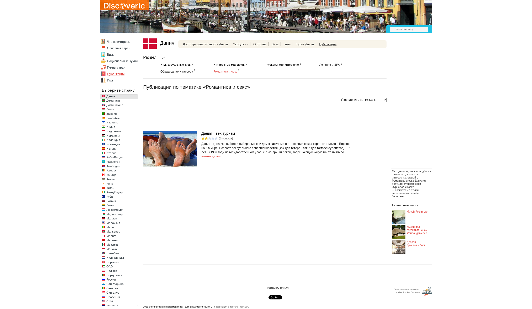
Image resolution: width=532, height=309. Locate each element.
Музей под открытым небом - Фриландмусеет (418, 230)
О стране (259, 44)
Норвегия (112, 262)
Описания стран (118, 48)
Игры (110, 80)
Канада (111, 174)
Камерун (112, 170)
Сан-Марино (115, 284)
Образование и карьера (176, 71)
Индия (110, 126)
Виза (275, 44)
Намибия (112, 253)
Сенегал (112, 288)
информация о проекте (226, 306)
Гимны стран (116, 67)
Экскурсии (240, 44)
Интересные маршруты (229, 64)
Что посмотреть (118, 41)
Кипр (109, 183)
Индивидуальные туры (175, 64)
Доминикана (114, 105)
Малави (111, 218)
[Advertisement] (407, 105)
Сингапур (112, 292)
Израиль (112, 122)
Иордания (113, 135)
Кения (110, 179)
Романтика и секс (225, 71)
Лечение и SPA (329, 64)
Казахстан (113, 161)
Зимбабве (113, 118)
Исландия (113, 144)
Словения (113, 297)
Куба (109, 196)
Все (162, 58)
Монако (111, 249)
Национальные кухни (122, 61)
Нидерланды (115, 257)
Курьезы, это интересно (282, 64)
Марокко (112, 240)
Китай (110, 188)
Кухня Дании (305, 44)
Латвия (111, 201)
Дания (110, 96)
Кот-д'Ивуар (114, 192)
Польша (111, 270)
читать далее (210, 156)
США (109, 301)
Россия (111, 279)
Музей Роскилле (417, 211)
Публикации (115, 74)
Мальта (111, 236)
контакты (244, 306)
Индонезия (113, 131)
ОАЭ (109, 266)
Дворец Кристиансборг (416, 243)
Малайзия (113, 222)
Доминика (113, 100)
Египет (111, 109)
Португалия (114, 275)
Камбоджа (113, 166)
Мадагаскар (114, 214)
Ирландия (113, 140)
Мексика (112, 244)
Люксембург (114, 209)
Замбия (111, 113)
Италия (111, 153)
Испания (112, 148)
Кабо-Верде (114, 157)
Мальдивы (113, 231)
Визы (111, 54)
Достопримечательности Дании (205, 44)
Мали (110, 227)
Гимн (287, 44)
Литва (110, 205)
